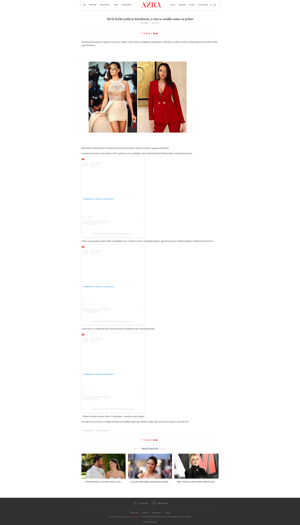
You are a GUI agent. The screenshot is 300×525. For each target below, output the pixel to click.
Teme (116, 5)
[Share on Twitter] (144, 33)
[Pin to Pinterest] (147, 33)
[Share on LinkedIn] (149, 33)
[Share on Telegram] (154, 33)
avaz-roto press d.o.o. (134, 516)
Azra (146, 23)
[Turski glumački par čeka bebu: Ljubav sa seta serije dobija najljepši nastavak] (103, 466)
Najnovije (92, 5)
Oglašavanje (203, 5)
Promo (192, 5)
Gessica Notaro (103, 430)
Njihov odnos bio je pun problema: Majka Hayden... (196, 482)
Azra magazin (88, 430)
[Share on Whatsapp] (151, 33)
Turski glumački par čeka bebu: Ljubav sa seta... (103, 482)
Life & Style (104, 5)
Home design (126, 5)
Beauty (173, 5)
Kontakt (145, 512)
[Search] (211, 5)
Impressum (134, 512)
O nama (167, 512)
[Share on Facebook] (142, 33)
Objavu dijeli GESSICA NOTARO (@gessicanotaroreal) (113, 234)
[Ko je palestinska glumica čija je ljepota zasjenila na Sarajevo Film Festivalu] (150, 466)
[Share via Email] (156, 33)
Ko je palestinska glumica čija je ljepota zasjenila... (150, 482)
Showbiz (182, 5)
